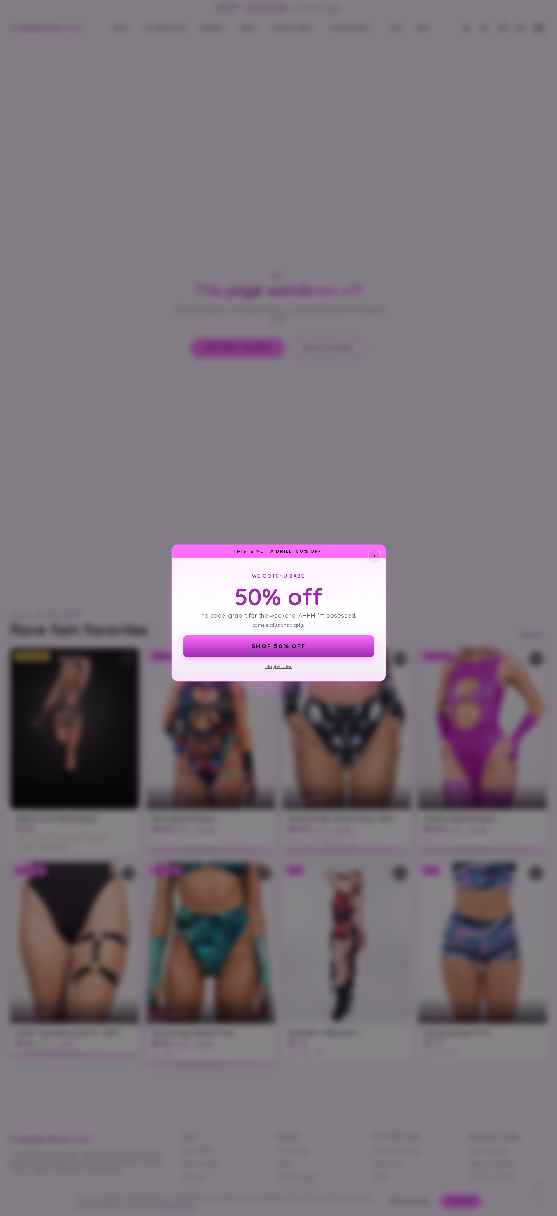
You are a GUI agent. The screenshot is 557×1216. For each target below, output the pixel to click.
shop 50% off (278, 646)
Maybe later (278, 666)
